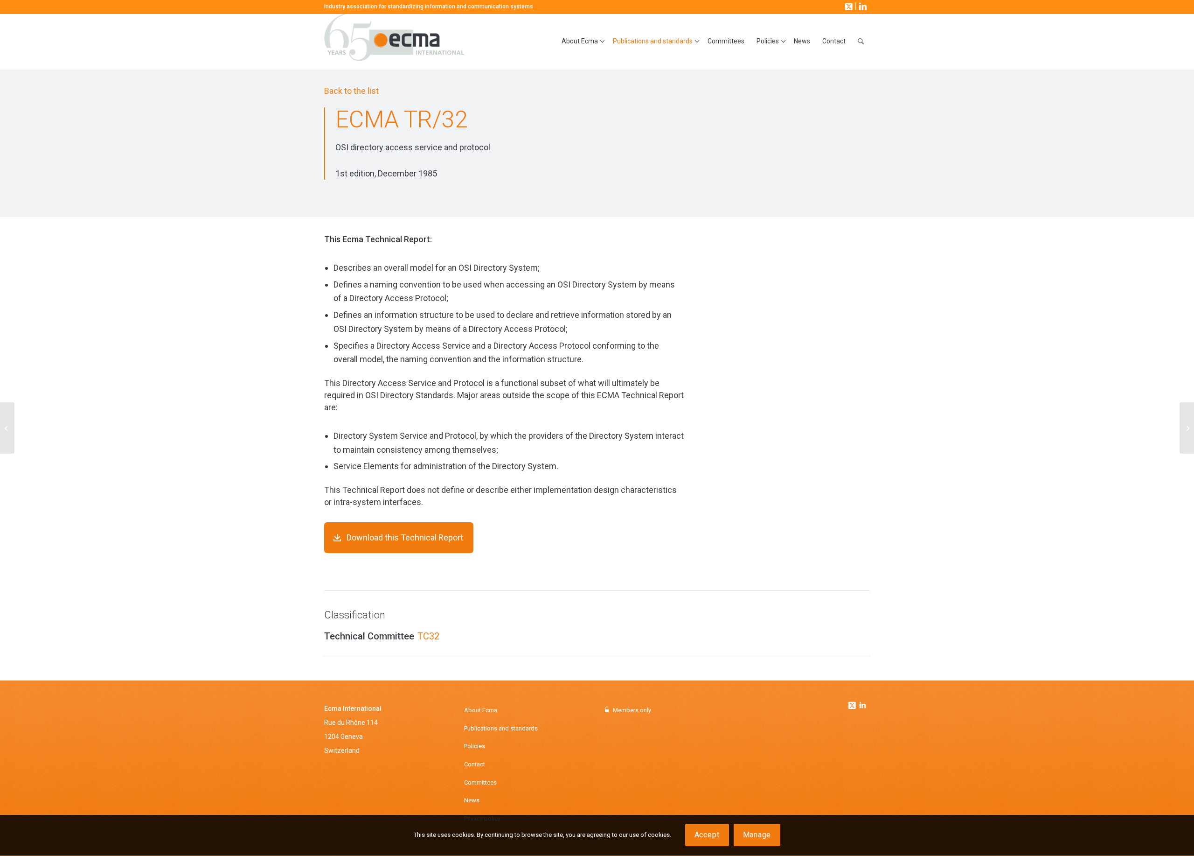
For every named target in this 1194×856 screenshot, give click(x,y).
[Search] (861, 42)
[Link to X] (848, 6)
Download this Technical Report (405, 537)
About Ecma (480, 710)
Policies (474, 746)
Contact (474, 764)
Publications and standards (501, 728)
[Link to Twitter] (853, 703)
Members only (632, 710)
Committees (480, 782)
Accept (707, 835)
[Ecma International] (394, 42)
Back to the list (351, 91)
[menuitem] (581, 42)
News (471, 800)
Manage (757, 835)
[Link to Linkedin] (862, 706)
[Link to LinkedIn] (862, 6)
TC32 (428, 636)
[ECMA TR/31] (7, 428)
